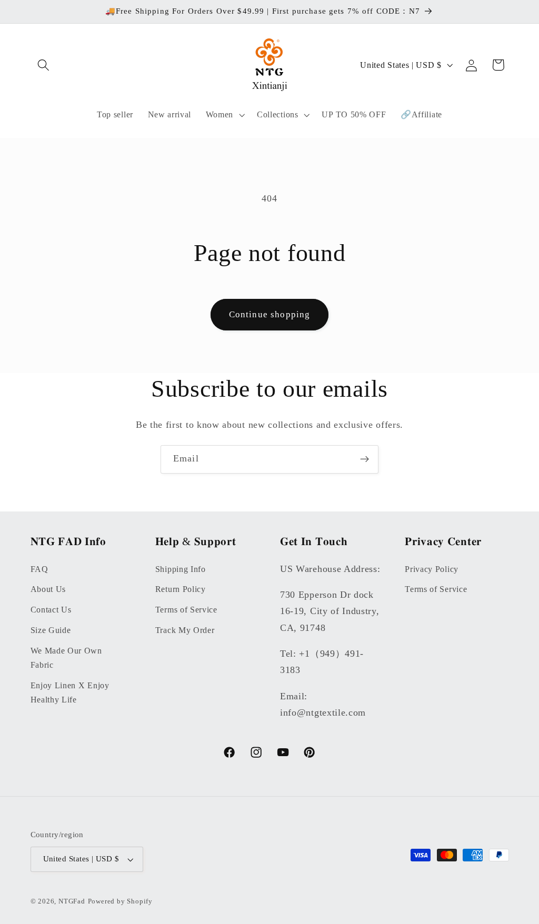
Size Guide (51, 630)
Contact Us (51, 609)
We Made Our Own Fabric (66, 657)
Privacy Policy (431, 569)
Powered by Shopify (120, 901)
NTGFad (71, 901)
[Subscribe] (364, 459)
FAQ (39, 569)
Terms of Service (186, 609)
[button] (44, 65)
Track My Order (185, 630)
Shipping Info (180, 569)
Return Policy (180, 589)
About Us (48, 589)
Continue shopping (270, 314)
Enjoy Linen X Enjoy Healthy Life (70, 692)
